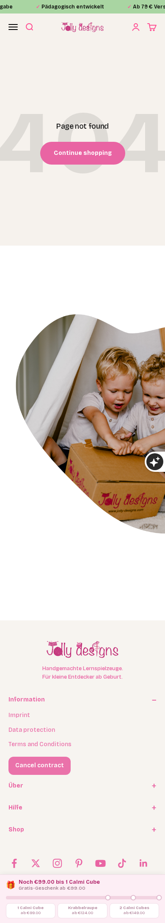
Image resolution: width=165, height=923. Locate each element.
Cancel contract (39, 765)
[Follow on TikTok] (122, 863)
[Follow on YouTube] (100, 863)
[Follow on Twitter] (35, 863)
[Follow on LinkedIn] (143, 863)
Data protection (31, 730)
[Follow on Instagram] (57, 863)
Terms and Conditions (40, 744)
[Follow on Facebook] (14, 863)
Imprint (19, 715)
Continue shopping (83, 153)
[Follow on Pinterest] (79, 863)
